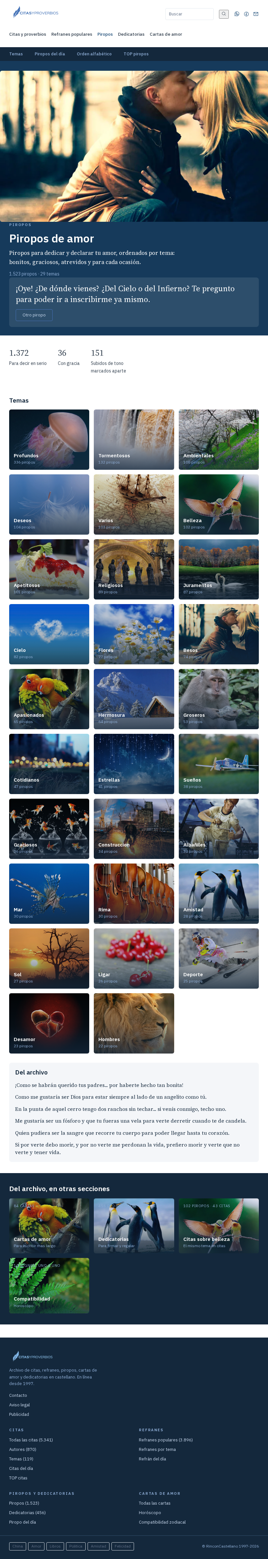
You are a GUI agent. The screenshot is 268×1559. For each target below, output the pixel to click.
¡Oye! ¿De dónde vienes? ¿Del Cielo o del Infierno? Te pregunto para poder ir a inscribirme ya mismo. (125, 293)
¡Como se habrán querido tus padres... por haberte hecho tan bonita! (99, 1085)
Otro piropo (34, 315)
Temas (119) (21, 1459)
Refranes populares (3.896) (166, 1440)
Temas (16, 54)
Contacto (18, 1395)
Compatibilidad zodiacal (162, 1522)
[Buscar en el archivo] (224, 14)
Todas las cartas (155, 1503)
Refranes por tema (157, 1449)
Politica (75, 1546)
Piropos (105, 34)
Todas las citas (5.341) (31, 1440)
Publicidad (19, 1414)
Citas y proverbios (27, 34)
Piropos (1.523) (24, 1503)
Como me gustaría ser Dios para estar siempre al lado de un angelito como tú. (111, 1096)
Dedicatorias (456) (27, 1512)
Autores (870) (22, 1449)
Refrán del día (152, 1459)
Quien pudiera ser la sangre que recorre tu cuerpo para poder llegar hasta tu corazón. (122, 1133)
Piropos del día (50, 54)
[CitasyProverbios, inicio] (35, 14)
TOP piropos (136, 54)
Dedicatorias (131, 34)
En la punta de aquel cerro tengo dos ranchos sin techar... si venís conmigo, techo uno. (120, 1109)
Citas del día (21, 1468)
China (17, 1546)
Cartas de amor (166, 34)
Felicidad (123, 1546)
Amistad (98, 1546)
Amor (36, 1546)
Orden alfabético (94, 54)
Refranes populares (71, 34)
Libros (55, 1546)
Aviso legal (19, 1405)
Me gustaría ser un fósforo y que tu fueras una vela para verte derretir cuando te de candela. (130, 1120)
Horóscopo (150, 1512)
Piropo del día (22, 1522)
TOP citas (18, 1478)
